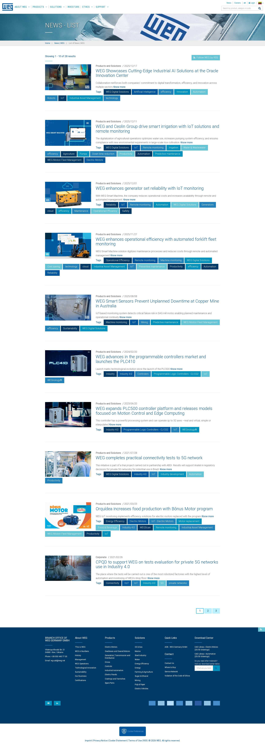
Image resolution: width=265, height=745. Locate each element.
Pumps (83, 153)
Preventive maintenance (152, 266)
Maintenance (81, 210)
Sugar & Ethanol (141, 676)
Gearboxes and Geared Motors (117, 651)
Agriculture (69, 153)
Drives (107, 662)
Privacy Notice (100, 740)
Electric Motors (95, 159)
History (78, 655)
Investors (73, 7)
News (229, 3)
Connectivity (112, 583)
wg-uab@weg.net (58, 661)
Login (252, 3)
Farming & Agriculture (144, 672)
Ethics (86, 7)
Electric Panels (111, 674)
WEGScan (145, 527)
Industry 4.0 (126, 373)
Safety (125, 210)
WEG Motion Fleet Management (64, 159)
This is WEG (80, 647)
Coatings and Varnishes (115, 679)
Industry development (172, 474)
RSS (145, 740)
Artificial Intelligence (145, 91)
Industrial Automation (114, 670)
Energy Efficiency (115, 521)
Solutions (56, 7)
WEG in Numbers (82, 651)
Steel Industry (140, 655)
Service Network (171, 672)
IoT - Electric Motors (162, 521)
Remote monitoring (153, 147)
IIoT (126, 583)
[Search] (260, 8)
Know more (119, 86)
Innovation (182, 91)
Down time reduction (103, 153)
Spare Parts (109, 683)
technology (112, 98)
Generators (208, 204)
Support (101, 7)
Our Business (80, 676)
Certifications (80, 680)
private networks (178, 583)
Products (38, 7)
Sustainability (70, 328)
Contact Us (169, 663)
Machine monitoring (171, 260)
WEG (6, 7)
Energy (137, 668)
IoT (62, 98)
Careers (237, 3)
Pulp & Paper (140, 684)
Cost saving (53, 266)
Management (80, 659)
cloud (50, 210)
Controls (108, 666)
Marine (137, 651)
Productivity (126, 153)
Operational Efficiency (105, 210)
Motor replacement (189, 521)
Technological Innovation (85, 668)
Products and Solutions (108, 65)
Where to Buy (170, 667)
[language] (261, 3)
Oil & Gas (138, 647)
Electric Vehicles (141, 689)
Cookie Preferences (135, 731)
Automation (199, 91)
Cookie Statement (118, 740)
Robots (51, 98)
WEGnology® (54, 380)
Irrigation (173, 147)
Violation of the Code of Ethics (177, 676)
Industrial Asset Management (85, 98)
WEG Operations (82, 664)
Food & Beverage (107, 527)
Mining (144, 322)
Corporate (101, 557)
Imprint (88, 740)
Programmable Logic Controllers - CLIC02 (176, 373)
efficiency (166, 91)
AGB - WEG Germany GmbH (176, 647)
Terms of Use (135, 740)
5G (162, 583)
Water (137, 659)
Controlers (143, 373)
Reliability (111, 204)
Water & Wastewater (194, 147)
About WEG (21, 7)
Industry (110, 373)
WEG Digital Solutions (117, 91)
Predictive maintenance (167, 153)
